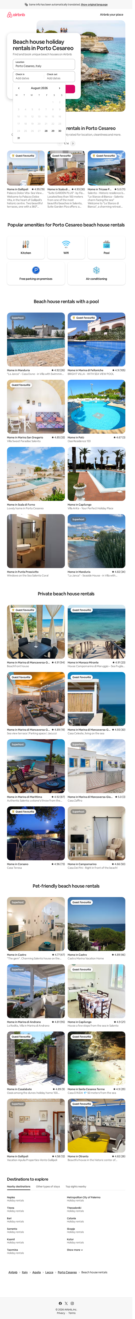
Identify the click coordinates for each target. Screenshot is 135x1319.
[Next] (73, 143)
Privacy (61, 1313)
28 (46, 130)
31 (18, 138)
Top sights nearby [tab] (76, 1186)
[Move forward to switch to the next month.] (59, 88)
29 (53, 130)
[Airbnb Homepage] (16, 14)
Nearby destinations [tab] (18, 1186)
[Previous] (60, 143)
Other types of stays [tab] (48, 1186)
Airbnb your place (111, 14)
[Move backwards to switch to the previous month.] (19, 88)
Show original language (94, 4)
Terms (72, 1313)
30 (59, 130)
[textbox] (28, 78)
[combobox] (44, 66)
